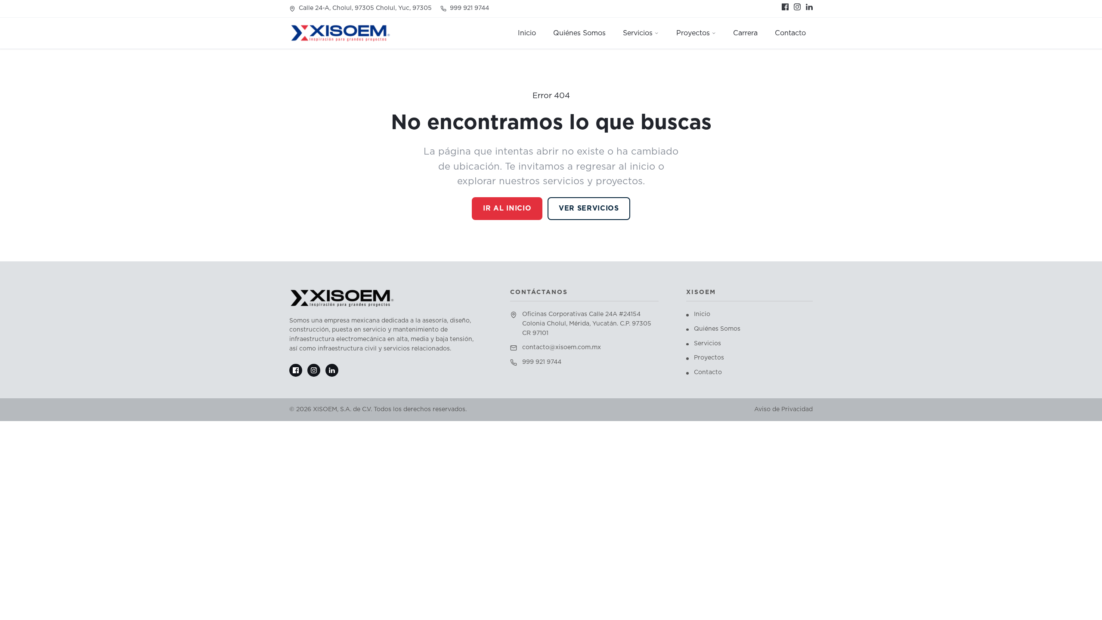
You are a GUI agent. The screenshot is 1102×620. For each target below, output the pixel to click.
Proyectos (709, 358)
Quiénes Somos (717, 329)
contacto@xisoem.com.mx (561, 347)
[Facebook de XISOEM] (785, 6)
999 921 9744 (469, 8)
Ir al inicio (507, 208)
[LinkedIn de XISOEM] (809, 6)
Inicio (702, 314)
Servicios (707, 344)
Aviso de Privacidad (783, 409)
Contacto (708, 372)
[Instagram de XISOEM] (797, 6)
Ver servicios (589, 208)
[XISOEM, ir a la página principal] (340, 33)
